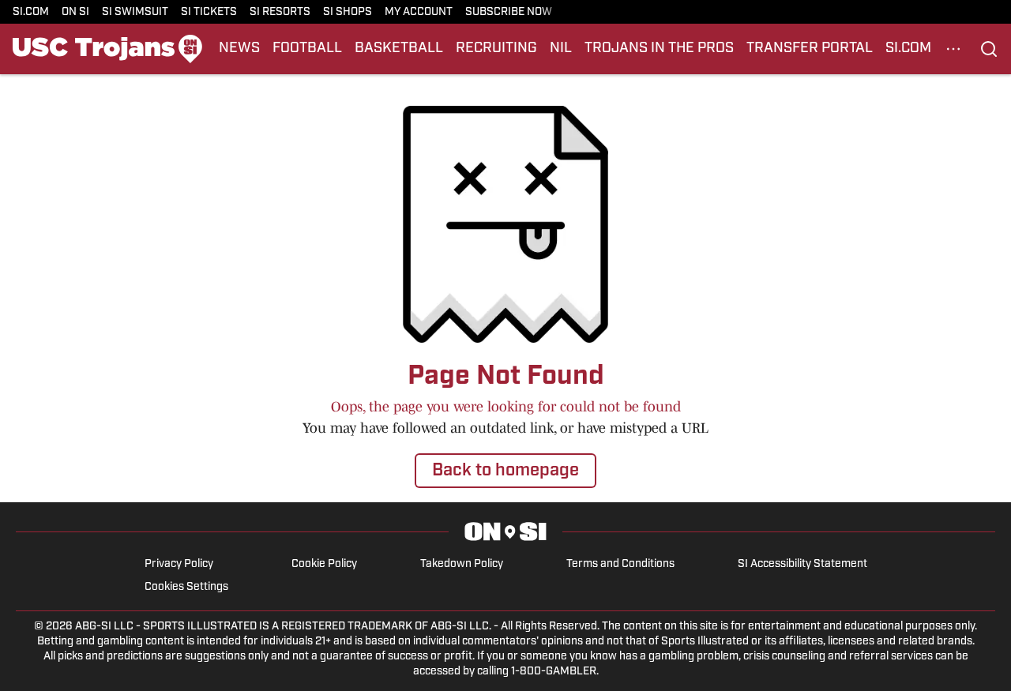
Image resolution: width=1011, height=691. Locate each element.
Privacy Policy (179, 564)
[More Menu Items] (953, 48)
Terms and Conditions (620, 564)
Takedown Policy (461, 564)
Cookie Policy (324, 564)
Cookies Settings (186, 587)
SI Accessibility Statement (802, 564)
